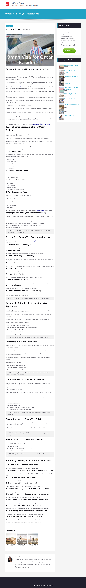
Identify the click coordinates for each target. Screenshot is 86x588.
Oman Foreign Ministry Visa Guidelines (16, 528)
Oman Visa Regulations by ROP (14, 526)
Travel (17, 32)
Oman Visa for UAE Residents (71, 65)
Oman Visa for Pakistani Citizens (71, 76)
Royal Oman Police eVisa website (40, 241)
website (26, 451)
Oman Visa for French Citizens (71, 98)
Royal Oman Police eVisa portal (15, 503)
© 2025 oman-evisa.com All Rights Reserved (43, 585)
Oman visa (22, 86)
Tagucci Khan (10, 32)
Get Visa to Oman (69, 50)
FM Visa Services (40, 210)
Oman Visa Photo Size (69, 115)
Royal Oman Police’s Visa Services (41, 124)
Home (78, 3)
